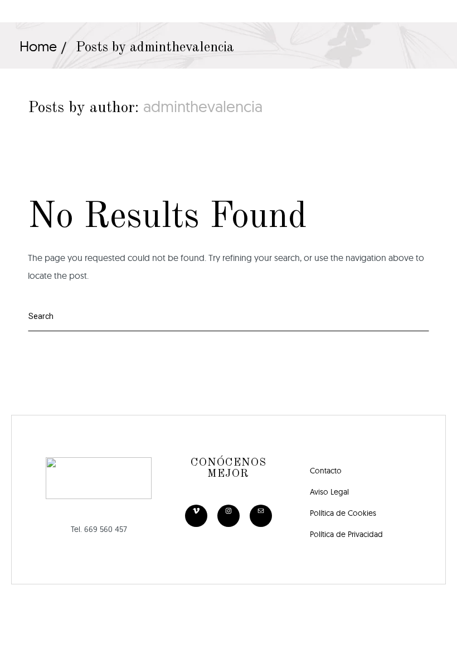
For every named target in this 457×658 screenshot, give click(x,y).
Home (38, 46)
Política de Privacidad (346, 534)
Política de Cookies (343, 513)
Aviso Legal (329, 492)
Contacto (326, 471)
